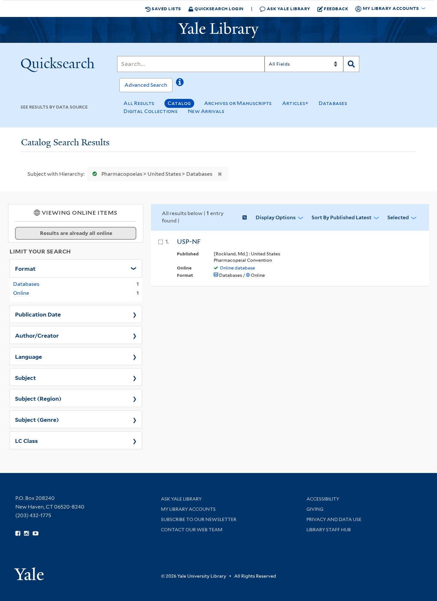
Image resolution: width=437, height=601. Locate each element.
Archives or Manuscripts (238, 103)
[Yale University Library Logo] (218, 30)
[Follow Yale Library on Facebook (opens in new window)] (17, 533)
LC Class (26, 440)
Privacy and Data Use (334, 519)
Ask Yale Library (288, 8)
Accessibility (322, 498)
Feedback (336, 8)
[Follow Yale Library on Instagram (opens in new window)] (26, 533)
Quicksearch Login (219, 8)
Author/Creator (37, 335)
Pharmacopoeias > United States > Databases (156, 174)
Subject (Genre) (37, 419)
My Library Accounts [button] (391, 8)
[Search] (351, 64)
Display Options (276, 217)
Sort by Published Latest (341, 217)
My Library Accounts (188, 509)
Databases (333, 103)
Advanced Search (145, 85)
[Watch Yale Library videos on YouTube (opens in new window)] (35, 533)
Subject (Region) (38, 398)
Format (25, 268)
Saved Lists (166, 8)
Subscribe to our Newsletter (198, 519)
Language (28, 356)
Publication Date (38, 314)
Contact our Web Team (191, 529)
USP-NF (189, 241)
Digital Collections (150, 111)
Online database (237, 267)
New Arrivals (206, 111)
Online (21, 293)
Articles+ (295, 103)
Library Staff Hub (328, 529)
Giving (314, 509)
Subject (25, 377)
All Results (138, 103)
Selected (398, 217)
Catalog (179, 103)
